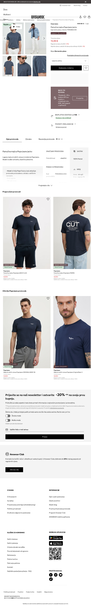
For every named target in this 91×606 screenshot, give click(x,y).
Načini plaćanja (12, 543)
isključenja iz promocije (57, 408)
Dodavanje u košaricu (66, 68)
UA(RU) (27, 598)
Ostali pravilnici (54, 501)
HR (12, 598)
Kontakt (10, 567)
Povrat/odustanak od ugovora (17, 551)
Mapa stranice (48, 592)
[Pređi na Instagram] (55, 575)
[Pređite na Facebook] (51, 575)
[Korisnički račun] (80, 17)
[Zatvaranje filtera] (85, 2)
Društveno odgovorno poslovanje (18, 513)
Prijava (44, 437)
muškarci (7, 14)
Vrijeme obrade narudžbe (16, 547)
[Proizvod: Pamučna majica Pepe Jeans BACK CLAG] (27, 233)
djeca (5, 19)
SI (20, 598)
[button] (69, 60)
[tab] (50, 139)
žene (5, 9)
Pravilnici (20, 592)
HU (14, 598)
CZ (9, 598)
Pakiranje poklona (13, 563)
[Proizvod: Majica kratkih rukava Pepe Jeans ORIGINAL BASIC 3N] (27, 332)
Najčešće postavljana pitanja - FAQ (19, 571)
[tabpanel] (45, 165)
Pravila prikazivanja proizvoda (59, 509)
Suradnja (10, 501)
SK (22, 598)
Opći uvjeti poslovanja (56, 497)
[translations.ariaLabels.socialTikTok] (51, 579)
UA (24, 598)
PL (17, 598)
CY (7, 598)
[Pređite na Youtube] (60, 575)
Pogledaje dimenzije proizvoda (77, 55)
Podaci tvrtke (30, 592)
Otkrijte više (14, 470)
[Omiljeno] (84, 17)
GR (10, 598)
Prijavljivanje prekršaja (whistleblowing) (21, 505)
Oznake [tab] (28, 139)
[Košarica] (89, 17)
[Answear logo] (38, 16)
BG (5, 598)
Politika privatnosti (14, 509)
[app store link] (56, 543)
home (5, 24)
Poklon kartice (12, 559)
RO (19, 598)
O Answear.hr (12, 497)
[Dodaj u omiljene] (86, 68)
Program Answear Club (57, 513)
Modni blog (53, 505)
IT (16, 598)
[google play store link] (56, 538)
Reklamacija (11, 555)
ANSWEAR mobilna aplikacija (59, 517)
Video (18, 27)
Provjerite (79, 98)
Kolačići (39, 592)
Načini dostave (12, 539)
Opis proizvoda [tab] (12, 139)
